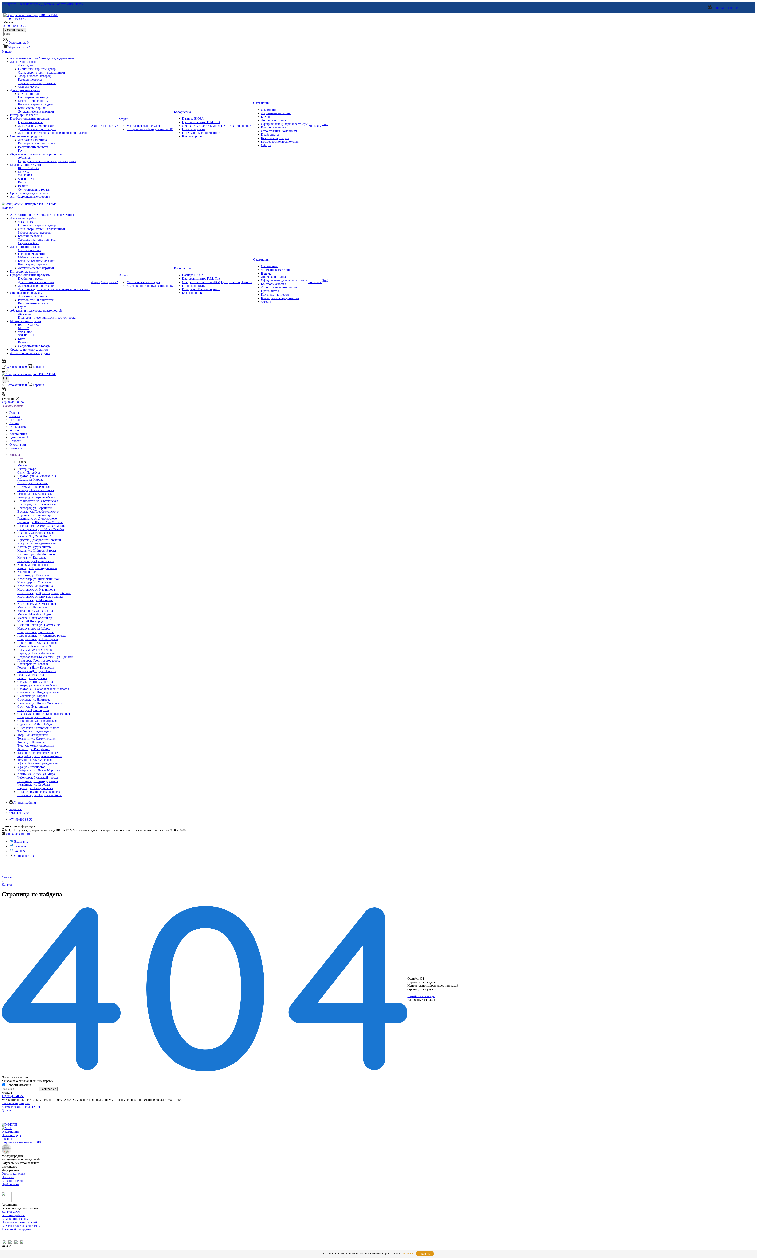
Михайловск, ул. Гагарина (35, 610)
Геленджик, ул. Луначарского (37, 518)
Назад (21, 458)
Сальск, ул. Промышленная (35, 681)
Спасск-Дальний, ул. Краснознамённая (43, 713)
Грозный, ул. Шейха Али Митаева (40, 522)
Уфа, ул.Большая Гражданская (37, 763)
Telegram (20, 846)
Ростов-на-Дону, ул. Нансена (36, 671)
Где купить (9, 4)
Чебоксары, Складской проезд (37, 777)
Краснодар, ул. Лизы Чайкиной (38, 579)
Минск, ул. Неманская (32, 607)
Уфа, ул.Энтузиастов (31, 767)
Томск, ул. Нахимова (31, 742)
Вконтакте (21, 841)
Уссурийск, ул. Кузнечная (34, 759)
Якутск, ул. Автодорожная (35, 788)
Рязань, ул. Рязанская (31, 674)
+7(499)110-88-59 (14, 18)
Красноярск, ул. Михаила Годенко (40, 596)
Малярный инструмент (17, 1229)
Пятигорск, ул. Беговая (32, 664)
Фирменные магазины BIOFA (22, 1142)
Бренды (7, 1138)
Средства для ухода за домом (21, 1225)
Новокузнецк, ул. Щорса (33, 628)
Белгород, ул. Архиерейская (36, 497)
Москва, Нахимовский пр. (35, 618)
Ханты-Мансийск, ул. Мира (36, 774)
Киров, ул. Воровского (32, 564)
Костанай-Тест (27, 571)
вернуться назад (424, 999)
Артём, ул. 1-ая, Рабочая (33, 486)
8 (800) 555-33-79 (14, 25)
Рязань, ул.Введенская (32, 678)
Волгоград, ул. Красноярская (36, 504)
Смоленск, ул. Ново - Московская (39, 703)
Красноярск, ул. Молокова (35, 600)
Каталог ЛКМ (11, 1211)
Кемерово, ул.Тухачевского (35, 561)
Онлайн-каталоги (13, 1173)
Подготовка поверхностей (19, 1222)
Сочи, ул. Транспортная (33, 710)
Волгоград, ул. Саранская (34, 508)
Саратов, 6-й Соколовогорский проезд (43, 688)
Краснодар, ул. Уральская (34, 582)
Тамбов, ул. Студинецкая (34, 731)
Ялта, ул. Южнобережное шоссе (38, 791)
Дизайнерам (75, 4)
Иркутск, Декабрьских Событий (39, 540)
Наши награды (11, 1135)
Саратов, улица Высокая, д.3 (36, 476)
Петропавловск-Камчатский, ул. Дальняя (45, 657)
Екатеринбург (26, 469)
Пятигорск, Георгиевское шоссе (38, 660)
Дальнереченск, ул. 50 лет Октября (40, 529)
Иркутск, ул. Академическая (36, 543)
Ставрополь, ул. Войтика (34, 717)
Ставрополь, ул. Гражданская (37, 720)
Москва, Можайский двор (34, 614)
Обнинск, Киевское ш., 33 (34, 646)
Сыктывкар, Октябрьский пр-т (38, 727)
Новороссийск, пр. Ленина (35, 632)
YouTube (20, 851)
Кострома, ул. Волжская (33, 575)
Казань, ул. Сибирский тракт (36, 550)
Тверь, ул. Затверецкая (32, 735)
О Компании (10, 1131)
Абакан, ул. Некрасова (32, 483)
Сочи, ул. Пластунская (32, 706)
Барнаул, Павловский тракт (35, 490)
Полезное (8, 1177)
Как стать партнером (16, 1103)
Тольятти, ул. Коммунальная (36, 738)
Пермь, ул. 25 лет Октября (34, 649)
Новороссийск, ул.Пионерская (37, 639)
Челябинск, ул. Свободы (33, 784)
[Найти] (5, 38)
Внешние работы (13, 1215)
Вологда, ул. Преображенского (38, 511)
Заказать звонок (14, 29)
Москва (22, 465)
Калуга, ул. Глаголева (31, 557)
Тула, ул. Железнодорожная (35, 745)
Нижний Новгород (30, 621)
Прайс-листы (10, 1184)
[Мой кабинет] (4, 361)
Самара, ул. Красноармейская (37, 685)
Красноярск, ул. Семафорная (36, 603)
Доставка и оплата (53, 4)
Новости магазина (18, 1085)
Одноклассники (25, 855)
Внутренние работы (15, 1218)
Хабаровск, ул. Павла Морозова (38, 770)
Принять (425, 1253)
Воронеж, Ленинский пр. (34, 515)
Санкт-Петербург (29, 472)
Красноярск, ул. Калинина (35, 586)
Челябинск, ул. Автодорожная (37, 781)
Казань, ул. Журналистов (34, 547)
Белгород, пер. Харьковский (36, 493)
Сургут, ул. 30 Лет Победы (35, 724)
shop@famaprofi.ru (18, 833)
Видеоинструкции (14, 1180)
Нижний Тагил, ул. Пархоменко (38, 625)
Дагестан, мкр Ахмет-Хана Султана (41, 525)
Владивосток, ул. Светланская (37, 500)
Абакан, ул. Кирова (30, 479)
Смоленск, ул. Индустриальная (38, 692)
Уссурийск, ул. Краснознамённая (39, 756)
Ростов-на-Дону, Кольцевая (35, 667)
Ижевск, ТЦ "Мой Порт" (34, 536)
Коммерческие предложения (21, 1106)
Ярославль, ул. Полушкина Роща (39, 795)
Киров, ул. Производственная (37, 568)
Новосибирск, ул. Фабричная (37, 642)
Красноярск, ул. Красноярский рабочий (44, 593)
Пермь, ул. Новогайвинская (36, 653)
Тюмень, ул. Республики (33, 749)
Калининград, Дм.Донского (36, 554)
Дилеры (7, 1110)
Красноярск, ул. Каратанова (36, 589)
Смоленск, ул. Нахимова (33, 699)
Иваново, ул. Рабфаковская (35, 532)
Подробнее (408, 1253)
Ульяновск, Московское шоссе (37, 752)
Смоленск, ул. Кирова (32, 696)
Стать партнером (29, 4)
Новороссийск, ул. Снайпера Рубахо (41, 635)
